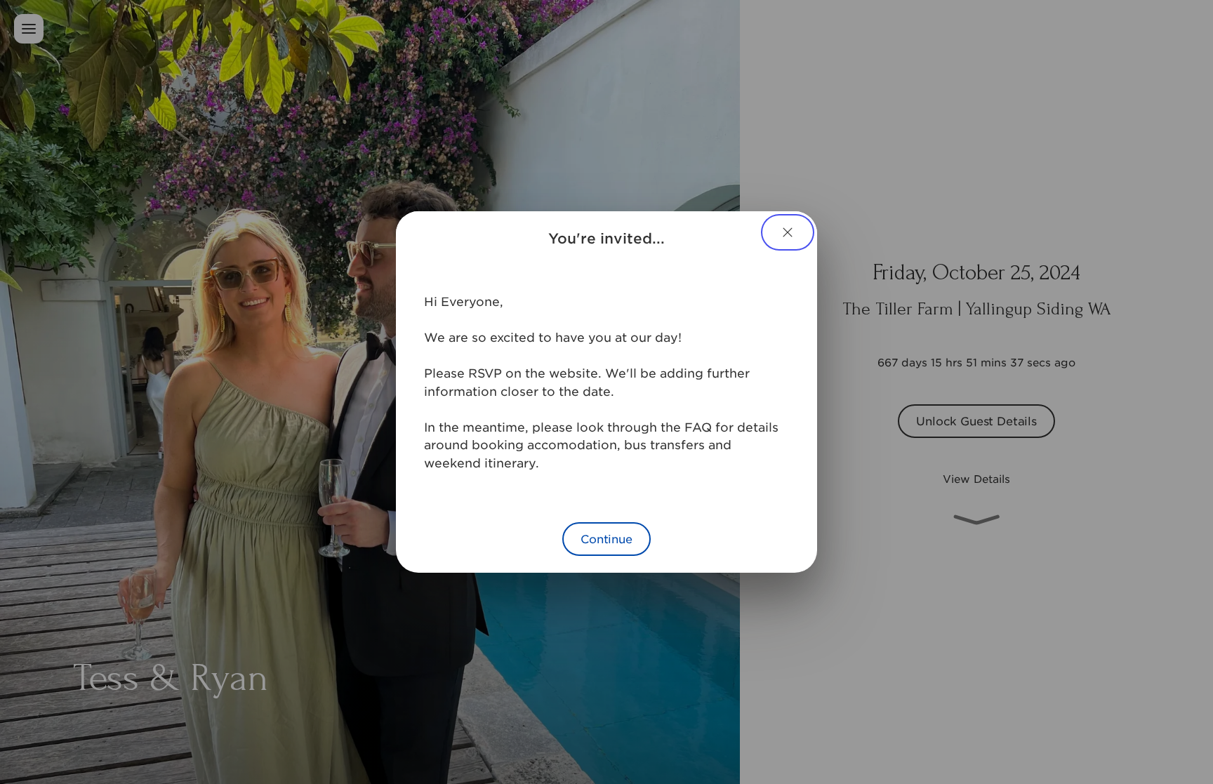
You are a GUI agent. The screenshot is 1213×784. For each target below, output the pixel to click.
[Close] (787, 232)
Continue (606, 538)
